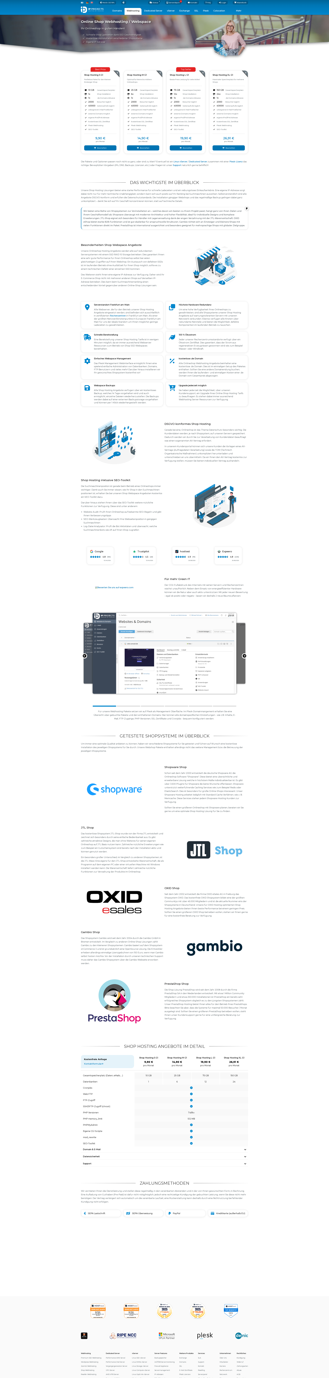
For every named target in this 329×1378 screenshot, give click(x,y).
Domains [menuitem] (117, 11)
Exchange (183, 1358)
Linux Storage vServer (140, 1366)
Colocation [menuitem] (219, 11)
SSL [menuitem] (196, 11)
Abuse (239, 1370)
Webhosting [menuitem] (133, 11)
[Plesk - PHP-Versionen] (152, 706)
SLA (199, 1358)
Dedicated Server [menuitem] (153, 11)
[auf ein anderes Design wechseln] (123, 2)
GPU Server (110, 1370)
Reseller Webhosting (88, 1374)
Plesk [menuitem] (206, 11)
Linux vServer (180, 161)
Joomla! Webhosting (88, 1366)
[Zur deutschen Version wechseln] (87, 2)
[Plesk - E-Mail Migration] (128, 706)
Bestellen (102, 148)
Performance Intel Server (115, 1362)
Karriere (223, 1366)
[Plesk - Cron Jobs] (224, 706)
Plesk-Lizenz (236, 161)
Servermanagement (162, 1370)
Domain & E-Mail (91, 1149)
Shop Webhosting (87, 1370)
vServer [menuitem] (171, 11)
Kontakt (201, 1366)
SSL (180, 1366)
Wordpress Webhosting (89, 1362)
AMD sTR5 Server (112, 1374)
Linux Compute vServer (141, 1370)
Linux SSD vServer (139, 1358)
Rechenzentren (118, 316)
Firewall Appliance (161, 1366)
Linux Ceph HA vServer (140, 1374)
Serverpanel (202, 1374)
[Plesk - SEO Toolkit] (176, 706)
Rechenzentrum (226, 1370)
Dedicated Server (198, 161)
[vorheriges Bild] (84, 655)
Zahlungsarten (242, 1366)
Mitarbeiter (224, 1362)
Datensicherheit (91, 1156)
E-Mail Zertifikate (185, 1370)
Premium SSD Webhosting (91, 1358)
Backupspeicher (160, 1358)
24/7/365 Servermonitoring (164, 1362)
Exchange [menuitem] (184, 11)
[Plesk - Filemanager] (200, 706)
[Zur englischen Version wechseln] (92, 2)
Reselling (201, 1370)
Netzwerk (223, 1374)
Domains (182, 1362)
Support (177, 165)
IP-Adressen (158, 1374)
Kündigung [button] (241, 1358)
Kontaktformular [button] (93, 1064)
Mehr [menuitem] (238, 11)
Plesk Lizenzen (185, 1374)
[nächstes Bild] (244, 655)
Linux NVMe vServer (139, 1362)
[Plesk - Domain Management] (104, 706)
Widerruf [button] (240, 1362)
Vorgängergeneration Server (116, 1366)
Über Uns (223, 1358)
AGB (238, 1374)
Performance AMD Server (115, 1358)
